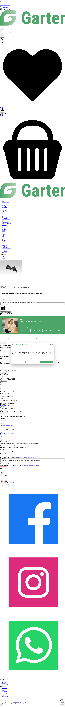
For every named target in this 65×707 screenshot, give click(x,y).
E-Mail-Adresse (3, 453)
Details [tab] (32, 347)
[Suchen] (9, 32)
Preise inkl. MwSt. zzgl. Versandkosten (6, 300)
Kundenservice (4, 689)
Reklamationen (4, 691)
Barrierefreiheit (4, 688)
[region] (32, 274)
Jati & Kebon (3, 291)
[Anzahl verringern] (2, 304)
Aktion (1, 452)
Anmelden (2, 115)
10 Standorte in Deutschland (4, 7)
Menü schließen (4, 113)
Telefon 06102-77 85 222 (27, 465)
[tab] (25, 338)
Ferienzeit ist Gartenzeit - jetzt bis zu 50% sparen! (7, 433)
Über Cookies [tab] (46, 347)
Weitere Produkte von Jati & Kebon (8, 376)
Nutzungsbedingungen (30, 457)
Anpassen (32, 361)
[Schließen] (0, 285)
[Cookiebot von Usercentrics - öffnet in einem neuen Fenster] (49, 344)
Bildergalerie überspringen (4, 259)
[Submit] (0, 454)
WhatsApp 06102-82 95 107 (35, 465)
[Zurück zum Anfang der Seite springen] (1, 705)
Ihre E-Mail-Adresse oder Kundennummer (7, 403)
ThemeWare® (23, 703)
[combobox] (4, 32)
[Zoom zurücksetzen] (3, 286)
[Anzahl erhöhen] (7, 304)
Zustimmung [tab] (18, 347)
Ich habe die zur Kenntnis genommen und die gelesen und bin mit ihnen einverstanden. (21, 460)
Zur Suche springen (11, 0)
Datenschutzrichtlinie (22, 457)
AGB (25, 460)
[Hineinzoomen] (5, 286)
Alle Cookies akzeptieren (46, 361)
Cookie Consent (4, 697)
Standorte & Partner (5, 683)
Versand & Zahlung (5, 684)
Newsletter (4, 682)
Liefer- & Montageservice (6, 690)
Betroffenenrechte (5, 696)
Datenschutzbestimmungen (10, 460)
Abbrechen (2, 407)
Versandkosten (16, 702)
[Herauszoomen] (1, 286)
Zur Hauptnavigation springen (19, 0)
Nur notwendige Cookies (19, 361)
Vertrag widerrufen (3, 466)
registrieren (3, 116)
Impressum (4, 698)
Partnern (24, 447)
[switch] (62, 703)
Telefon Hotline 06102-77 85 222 (5, 5)
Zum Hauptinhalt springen (4, 0)
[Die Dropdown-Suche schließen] (11, 32)
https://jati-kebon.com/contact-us (9, 425)
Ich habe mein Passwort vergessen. (5, 405)
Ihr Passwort (2, 404)
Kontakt (3, 681)
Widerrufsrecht (4, 700)
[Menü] (63, 697)
